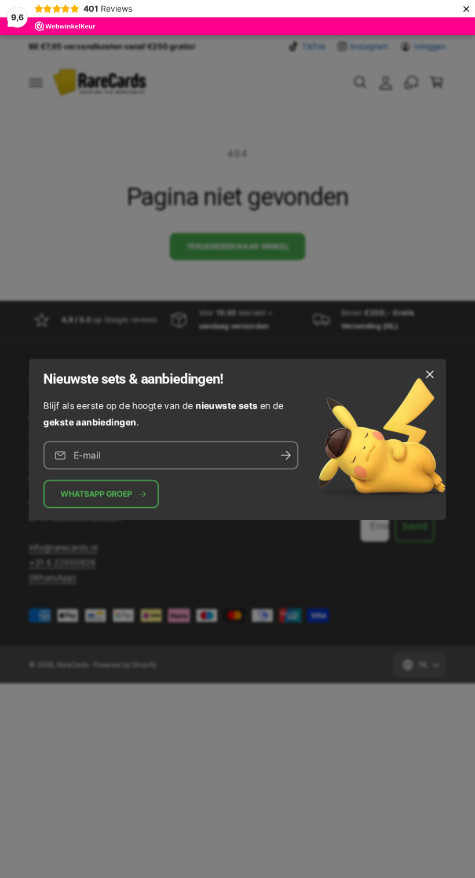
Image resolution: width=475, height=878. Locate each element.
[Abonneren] (285, 455)
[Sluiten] (429, 373)
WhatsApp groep (96, 493)
